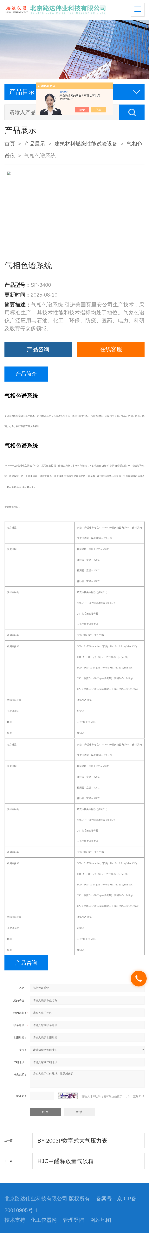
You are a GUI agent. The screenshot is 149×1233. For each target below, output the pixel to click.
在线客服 (111, 349)
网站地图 (100, 1220)
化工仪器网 (44, 1220)
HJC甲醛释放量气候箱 (65, 1161)
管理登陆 (73, 1220)
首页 (9, 144)
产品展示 (34, 144)
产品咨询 (38, 349)
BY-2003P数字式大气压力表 (72, 1141)
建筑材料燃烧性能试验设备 (86, 144)
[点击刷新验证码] (68, 1096)
